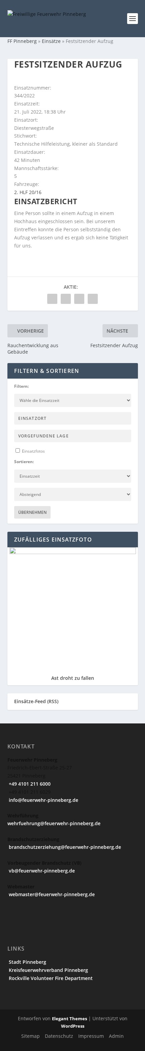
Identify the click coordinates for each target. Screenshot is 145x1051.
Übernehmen (32, 512)
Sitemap (30, 1036)
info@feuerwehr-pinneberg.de (42, 800)
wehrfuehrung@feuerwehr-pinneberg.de (53, 823)
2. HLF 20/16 (27, 192)
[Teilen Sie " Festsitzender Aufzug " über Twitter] (65, 299)
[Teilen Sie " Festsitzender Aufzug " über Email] (79, 299)
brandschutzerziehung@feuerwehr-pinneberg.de (64, 847)
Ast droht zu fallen (72, 678)
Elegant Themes (69, 1019)
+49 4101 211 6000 (29, 784)
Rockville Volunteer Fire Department (50, 978)
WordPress (72, 1026)
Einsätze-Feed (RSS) (36, 701)
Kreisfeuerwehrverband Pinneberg (47, 970)
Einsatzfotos (33, 451)
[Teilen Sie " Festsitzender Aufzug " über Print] (92, 299)
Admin (116, 1036)
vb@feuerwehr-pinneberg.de (41, 870)
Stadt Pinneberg (26, 962)
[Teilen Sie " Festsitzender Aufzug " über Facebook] (52, 299)
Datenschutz (59, 1036)
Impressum (91, 1036)
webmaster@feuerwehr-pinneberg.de (51, 894)
